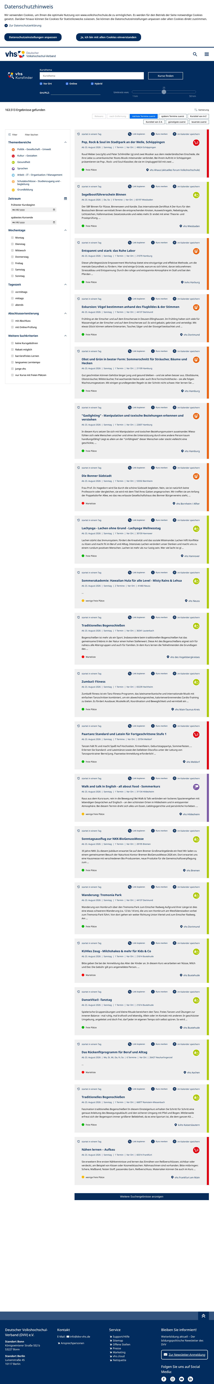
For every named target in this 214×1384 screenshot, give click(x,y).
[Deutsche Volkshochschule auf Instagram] (173, 1379)
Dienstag (20, 244)
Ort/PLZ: (44, 92)
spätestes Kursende (22, 217)
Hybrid (98, 83)
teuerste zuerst (199, 121)
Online (73, 83)
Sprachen (22, 168)
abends (19, 304)
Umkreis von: (121, 92)
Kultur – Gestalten (27, 155)
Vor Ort (47, 83)
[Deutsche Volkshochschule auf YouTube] (182, 1379)
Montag (19, 237)
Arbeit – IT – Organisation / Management (39, 174)
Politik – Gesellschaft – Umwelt (34, 149)
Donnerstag (22, 256)
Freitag (19, 263)
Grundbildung (25, 189)
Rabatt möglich (23, 349)
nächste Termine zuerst (143, 116)
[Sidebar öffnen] (206, 54)
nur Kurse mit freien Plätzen (30, 375)
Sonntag (20, 276)
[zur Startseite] (29, 54)
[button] (142, 109)
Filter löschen (31, 134)
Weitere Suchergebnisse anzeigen (141, 1196)
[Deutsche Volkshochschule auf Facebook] (164, 1379)
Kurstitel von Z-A (154, 121)
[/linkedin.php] (191, 1379)
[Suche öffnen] (195, 54)
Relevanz (99, 116)
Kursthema (46, 69)
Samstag (20, 269)
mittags (19, 298)
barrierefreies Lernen (27, 356)
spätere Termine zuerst (172, 116)
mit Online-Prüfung (26, 327)
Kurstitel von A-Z (198, 116)
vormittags (21, 291)
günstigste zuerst (176, 121)
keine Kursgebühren (26, 343)
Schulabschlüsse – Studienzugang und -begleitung (39, 183)
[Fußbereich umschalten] (203, 1316)
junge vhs (20, 368)
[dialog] (107, 24)
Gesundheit (23, 162)
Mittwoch (20, 250)
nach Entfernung (117, 116)
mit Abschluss (23, 320)
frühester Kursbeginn (23, 204)
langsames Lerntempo (27, 362)
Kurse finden (166, 76)
